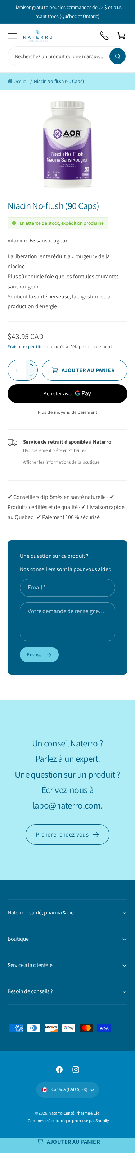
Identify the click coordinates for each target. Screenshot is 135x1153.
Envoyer (35, 655)
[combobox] (67, 56)
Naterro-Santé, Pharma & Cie (74, 1113)
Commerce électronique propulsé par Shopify (68, 1120)
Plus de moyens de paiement (68, 412)
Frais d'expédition (27, 346)
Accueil (21, 81)
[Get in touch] (104, 35)
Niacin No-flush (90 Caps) (59, 81)
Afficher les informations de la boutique (61, 462)
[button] (12, 35)
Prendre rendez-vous (62, 834)
